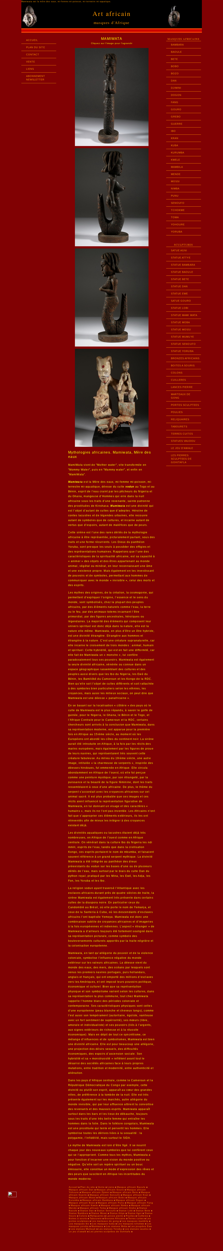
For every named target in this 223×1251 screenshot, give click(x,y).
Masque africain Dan (81, 1189)
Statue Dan (87, 1210)
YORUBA (176, 231)
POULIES (177, 412)
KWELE (175, 159)
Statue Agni (135, 1213)
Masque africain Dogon (130, 1200)
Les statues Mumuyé (83, 1229)
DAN (174, 80)
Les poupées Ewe (141, 1226)
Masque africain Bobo (111, 1197)
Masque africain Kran (136, 1195)
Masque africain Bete (125, 1192)
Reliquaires (97, 1216)
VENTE (30, 61)
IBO (173, 131)
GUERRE (177, 123)
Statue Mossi (99, 1213)
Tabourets (96, 1218)
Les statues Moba (117, 1226)
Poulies (130, 1216)
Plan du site (87, 1187)
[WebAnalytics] (12, 1196)
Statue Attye (117, 1213)
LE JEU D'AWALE (182, 448)
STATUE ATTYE (181, 257)
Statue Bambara (78, 1213)
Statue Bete (143, 1210)
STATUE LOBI (180, 308)
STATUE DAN (179, 286)
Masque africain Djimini (96, 1192)
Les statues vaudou (137, 1229)
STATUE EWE (179, 293)
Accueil (73, 1187)
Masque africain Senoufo (105, 1195)
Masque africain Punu (111, 1203)
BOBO (175, 66)
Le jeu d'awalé (78, 1231)
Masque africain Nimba (114, 1205)
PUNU (175, 195)
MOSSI (175, 181)
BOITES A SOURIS (183, 365)
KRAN (174, 138)
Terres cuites (136, 1218)
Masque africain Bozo (82, 1203)
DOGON (176, 95)
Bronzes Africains (115, 1218)
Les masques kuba (104, 1223)
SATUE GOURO (181, 300)
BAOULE (176, 52)
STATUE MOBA (180, 322)
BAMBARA (177, 44)
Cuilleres (143, 1216)
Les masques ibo (79, 1223)
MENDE (176, 174)
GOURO (176, 109)
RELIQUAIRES (180, 419)
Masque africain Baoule (131, 1187)
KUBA (174, 145)
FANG (174, 102)
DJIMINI (176, 88)
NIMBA (175, 188)
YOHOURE (178, 224)
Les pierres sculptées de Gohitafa (110, 1231)
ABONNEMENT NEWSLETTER (35, 78)
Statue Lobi (126, 1210)
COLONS (177, 372)
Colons (83, 1216)
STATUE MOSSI (181, 329)
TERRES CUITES (182, 433)
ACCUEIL (32, 40)
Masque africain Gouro (110, 1189)
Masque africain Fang (140, 1203)
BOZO (175, 73)
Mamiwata (97, 1226)
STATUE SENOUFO (183, 344)
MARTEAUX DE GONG (181, 396)
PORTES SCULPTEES (185, 405)
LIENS (30, 69)
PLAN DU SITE (35, 47)
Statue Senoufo (106, 1210)
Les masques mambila (135, 1221)
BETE (174, 59)
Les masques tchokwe (131, 1223)
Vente (101, 1187)
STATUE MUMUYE (182, 336)
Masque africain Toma (93, 1208)
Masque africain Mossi (82, 1197)
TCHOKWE (178, 210)
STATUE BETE (180, 279)
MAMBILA (177, 167)
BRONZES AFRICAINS (185, 358)
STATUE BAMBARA (183, 264)
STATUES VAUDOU (183, 441)
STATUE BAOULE (182, 272)
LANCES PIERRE (182, 387)
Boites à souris (78, 1218)
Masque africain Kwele (84, 1205)
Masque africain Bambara (97, 1200)
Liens (111, 1187)
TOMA (175, 217)
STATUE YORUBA (182, 351)
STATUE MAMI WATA (184, 315)
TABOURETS (179, 426)
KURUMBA (177, 152)
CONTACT (32, 54)
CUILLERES (178, 380)
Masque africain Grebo (122, 1208)
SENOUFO (178, 203)
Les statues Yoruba (110, 1229)
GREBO (176, 116)
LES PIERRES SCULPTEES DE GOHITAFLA (181, 459)
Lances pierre (114, 1216)
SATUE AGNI (179, 250)
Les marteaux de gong (106, 1221)
